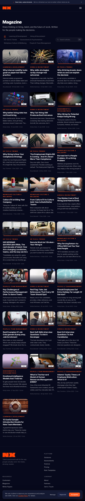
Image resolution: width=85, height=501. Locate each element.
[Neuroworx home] (6, 8)
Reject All (63, 494)
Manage (52, 494)
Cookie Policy (23, 496)
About (46, 480)
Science (47, 464)
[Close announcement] (81, 2)
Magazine (6, 483)
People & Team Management (40, 43)
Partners (47, 483)
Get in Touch (48, 487)
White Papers (7, 487)
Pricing (46, 467)
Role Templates (49, 470)
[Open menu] (80, 8)
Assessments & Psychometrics (31, 40)
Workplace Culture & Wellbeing (15, 43)
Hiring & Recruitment (37, 36)
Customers (6, 480)
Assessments (49, 461)
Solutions (47, 457)
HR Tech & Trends (10, 40)
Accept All (74, 494)
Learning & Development (18, 36)
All (5, 36)
